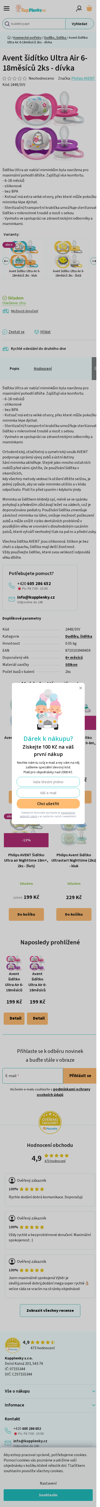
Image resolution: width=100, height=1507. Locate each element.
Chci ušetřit (48, 803)
